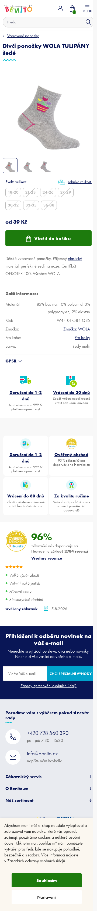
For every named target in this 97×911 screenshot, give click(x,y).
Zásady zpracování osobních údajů (48, 685)
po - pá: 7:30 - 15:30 (47, 736)
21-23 (30, 192)
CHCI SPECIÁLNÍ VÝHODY (71, 673)
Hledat (88, 22)
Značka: (76, 329)
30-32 (13, 205)
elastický (75, 258)
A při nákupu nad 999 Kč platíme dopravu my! (26, 400)
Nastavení (46, 897)
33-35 (31, 205)
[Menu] (87, 8)
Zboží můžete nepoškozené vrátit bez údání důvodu (71, 397)
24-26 (48, 192)
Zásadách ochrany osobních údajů (36, 860)
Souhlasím (46, 880)
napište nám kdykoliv (44, 756)
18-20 (13, 192)
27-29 (65, 192)
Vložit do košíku (52, 238)
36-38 (48, 205)
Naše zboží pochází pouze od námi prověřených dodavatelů (71, 502)
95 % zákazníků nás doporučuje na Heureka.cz (71, 459)
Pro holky (82, 337)
